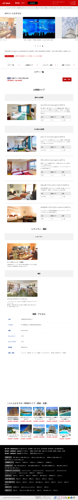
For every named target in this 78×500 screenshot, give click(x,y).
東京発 (36, 451)
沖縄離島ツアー (9, 462)
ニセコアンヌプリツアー (62, 470)
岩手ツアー (31, 482)
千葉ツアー (46, 487)
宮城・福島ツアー (39, 482)
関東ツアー (8, 487)
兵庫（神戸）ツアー (47, 490)
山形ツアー (47, 482)
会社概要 (30, 448)
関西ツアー (8, 490)
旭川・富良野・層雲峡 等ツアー (48, 465)
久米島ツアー (32, 462)
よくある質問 (73, 2)
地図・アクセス (66, 65)
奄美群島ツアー (52, 475)
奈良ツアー (56, 490)
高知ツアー (18, 478)
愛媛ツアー (31, 478)
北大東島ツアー (49, 462)
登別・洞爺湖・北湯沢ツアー (34, 465)
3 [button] (40, 46)
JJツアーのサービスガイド (59, 2)
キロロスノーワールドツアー (11, 472)
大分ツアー (59, 475)
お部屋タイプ (29, 65)
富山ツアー (7, 484)
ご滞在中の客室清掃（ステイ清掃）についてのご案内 (28, 56)
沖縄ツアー (8, 457)
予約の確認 (73, 4)
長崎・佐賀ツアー (43, 475)
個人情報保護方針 (59, 448)
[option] (39, 29)
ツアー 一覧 (10, 65)
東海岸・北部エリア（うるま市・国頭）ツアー (14, 459)
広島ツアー (38, 478)
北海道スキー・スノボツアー (13, 470)
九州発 (63, 451)
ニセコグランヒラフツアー (38, 470)
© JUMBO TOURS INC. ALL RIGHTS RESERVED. (12, 497)
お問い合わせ (36, 448)
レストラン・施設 (47, 65)
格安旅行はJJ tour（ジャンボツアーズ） (25, 7)
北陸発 (59, 451)
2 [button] (38, 46)
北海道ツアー (9, 465)
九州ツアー (8, 475)
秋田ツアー (25, 482)
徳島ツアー (25, 478)
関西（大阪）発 (43, 451)
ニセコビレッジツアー (50, 470)
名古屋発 (50, 451)
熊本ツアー (22, 475)
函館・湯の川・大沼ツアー (62, 465)
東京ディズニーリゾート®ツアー (28, 487)
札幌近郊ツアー (40, 472)
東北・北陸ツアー (10, 482)
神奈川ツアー (39, 487)
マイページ (55, 4)
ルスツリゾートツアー (26, 470)
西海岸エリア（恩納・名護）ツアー (54, 457)
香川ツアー (44, 478)
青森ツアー (18, 482)
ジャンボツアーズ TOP (10, 7)
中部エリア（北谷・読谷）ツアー (38, 457)
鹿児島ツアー (35, 475)
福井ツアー (66, 482)
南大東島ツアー (40, 462)
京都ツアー (39, 490)
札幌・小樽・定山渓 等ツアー (20, 465)
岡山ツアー (51, 478)
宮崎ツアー (28, 475)
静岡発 (54, 451)
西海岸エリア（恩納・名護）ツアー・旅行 (53, 7)
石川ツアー (60, 482)
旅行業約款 (51, 448)
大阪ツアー (15, 490)
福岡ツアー (15, 475)
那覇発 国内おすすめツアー (37, 453)
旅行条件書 (44, 448)
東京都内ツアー (16, 487)
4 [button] (42, 46)
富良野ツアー (32, 472)
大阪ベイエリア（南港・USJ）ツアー (27, 490)
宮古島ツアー (25, 462)
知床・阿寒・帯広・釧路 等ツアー (12, 467)
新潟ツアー (53, 482)
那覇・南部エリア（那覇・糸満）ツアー (21, 457)
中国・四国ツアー (10, 478)
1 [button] (35, 46)
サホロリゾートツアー (23, 472)
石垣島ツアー (18, 462)
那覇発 (31, 451)
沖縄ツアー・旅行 (39, 7)
